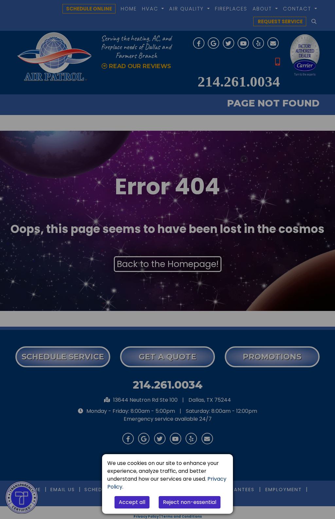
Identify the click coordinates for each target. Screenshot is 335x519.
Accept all (132, 502)
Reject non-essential (189, 502)
